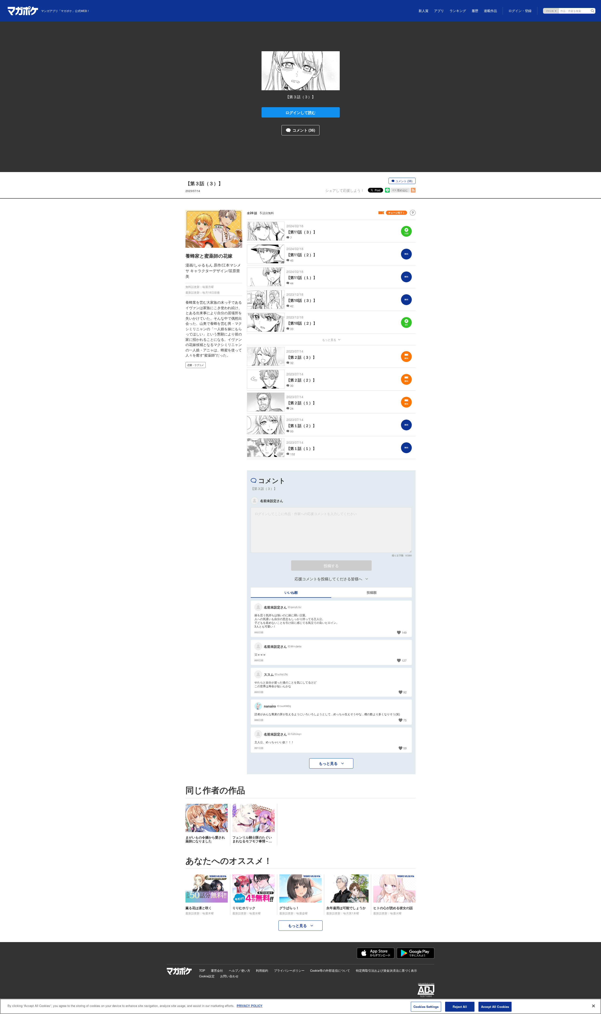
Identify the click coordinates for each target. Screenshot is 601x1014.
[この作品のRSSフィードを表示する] (413, 190)
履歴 (475, 11)
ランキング (458, 11)
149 (404, 632)
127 (404, 660)
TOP (202, 970)
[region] (300, 1006)
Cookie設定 (207, 976)
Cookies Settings (426, 1006)
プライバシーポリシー (289, 970)
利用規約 (262, 970)
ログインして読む (300, 112)
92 (405, 692)
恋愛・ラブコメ (195, 365)
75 (405, 720)
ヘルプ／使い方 (239, 970)
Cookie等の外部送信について (330, 970)
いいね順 (291, 592)
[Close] (593, 1006)
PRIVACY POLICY (249, 1005)
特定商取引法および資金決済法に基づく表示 (386, 970)
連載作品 (490, 11)
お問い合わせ (229, 976)
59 (405, 748)
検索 (592, 11)
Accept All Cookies (495, 1006)
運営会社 (217, 970)
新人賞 (423, 11)
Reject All (460, 1006)
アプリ (439, 11)
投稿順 (372, 592)
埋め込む (402, 190)
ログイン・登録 (520, 11)
